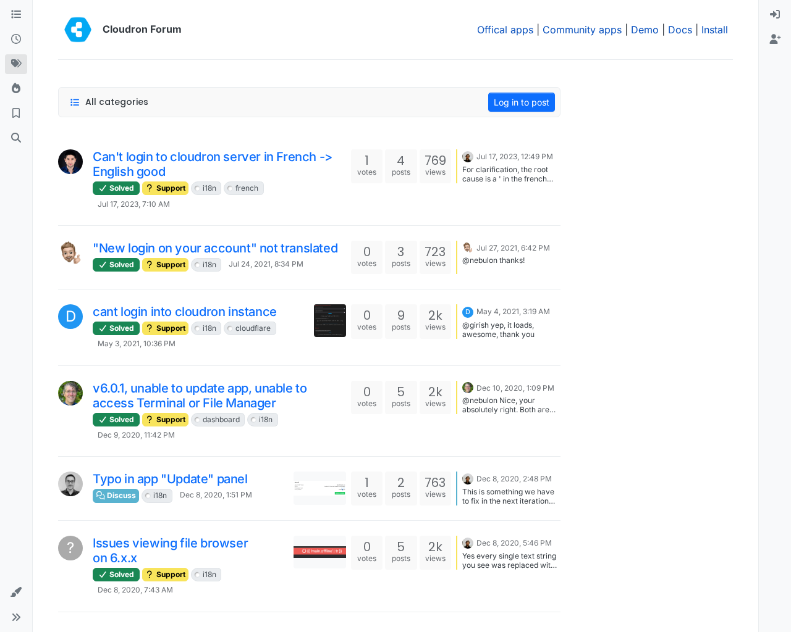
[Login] (775, 15)
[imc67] (70, 253)
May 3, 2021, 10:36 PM (137, 343)
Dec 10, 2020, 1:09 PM (515, 388)
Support (169, 188)
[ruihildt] (70, 484)
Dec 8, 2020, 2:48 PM (514, 478)
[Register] (775, 39)
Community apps (582, 29)
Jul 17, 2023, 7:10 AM (134, 204)
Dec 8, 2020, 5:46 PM (514, 542)
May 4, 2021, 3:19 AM (513, 311)
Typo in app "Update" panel (170, 479)
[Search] (16, 138)
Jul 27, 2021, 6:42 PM (513, 247)
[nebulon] (467, 155)
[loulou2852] (70, 161)
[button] (16, 592)
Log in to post (521, 102)
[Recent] (16, 39)
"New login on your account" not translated (215, 248)
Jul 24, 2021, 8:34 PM (266, 263)
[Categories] (16, 15)
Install (714, 29)
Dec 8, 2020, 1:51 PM (216, 494)
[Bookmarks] (16, 113)
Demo (645, 29)
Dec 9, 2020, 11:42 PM (136, 434)
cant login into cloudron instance (185, 311)
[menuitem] (775, 15)
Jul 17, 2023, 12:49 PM (514, 156)
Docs (680, 29)
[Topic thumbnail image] (330, 320)
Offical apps (505, 29)
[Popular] (16, 89)
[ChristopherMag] (70, 393)
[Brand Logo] (78, 29)
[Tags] (16, 64)
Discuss (120, 495)
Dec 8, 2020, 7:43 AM (135, 589)
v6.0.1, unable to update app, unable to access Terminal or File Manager (200, 395)
